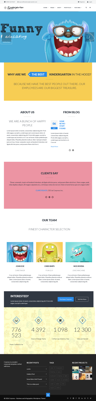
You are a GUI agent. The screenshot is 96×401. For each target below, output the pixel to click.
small (51, 384)
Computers (59, 368)
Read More (54, 146)
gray (59, 372)
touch (52, 387)
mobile (52, 380)
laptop (60, 376)
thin (63, 384)
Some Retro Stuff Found (34, 379)
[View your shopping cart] (90, 7)
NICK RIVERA (79, 266)
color (51, 368)
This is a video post (33, 384)
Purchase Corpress (66, 299)
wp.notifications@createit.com (28, 2)
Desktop (52, 372)
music (58, 380)
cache (28, 369)
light (66, 376)
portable (65, 380)
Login (90, 2)
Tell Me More (6, 42)
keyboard (53, 376)
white (58, 387)
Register (82, 2)
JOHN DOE (20, 266)
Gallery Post (31, 374)
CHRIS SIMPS (49, 266)
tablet (57, 384)
